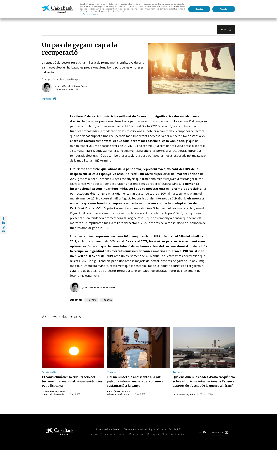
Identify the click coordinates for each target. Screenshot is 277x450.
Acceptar (224, 9)
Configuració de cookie (89, 14)
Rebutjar (199, 9)
